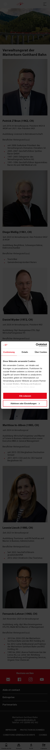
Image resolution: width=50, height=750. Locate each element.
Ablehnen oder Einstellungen (24, 403)
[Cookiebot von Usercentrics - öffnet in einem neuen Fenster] (36, 345)
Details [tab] (25, 352)
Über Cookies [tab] (41, 352)
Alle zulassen (25, 396)
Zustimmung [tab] (9, 352)
